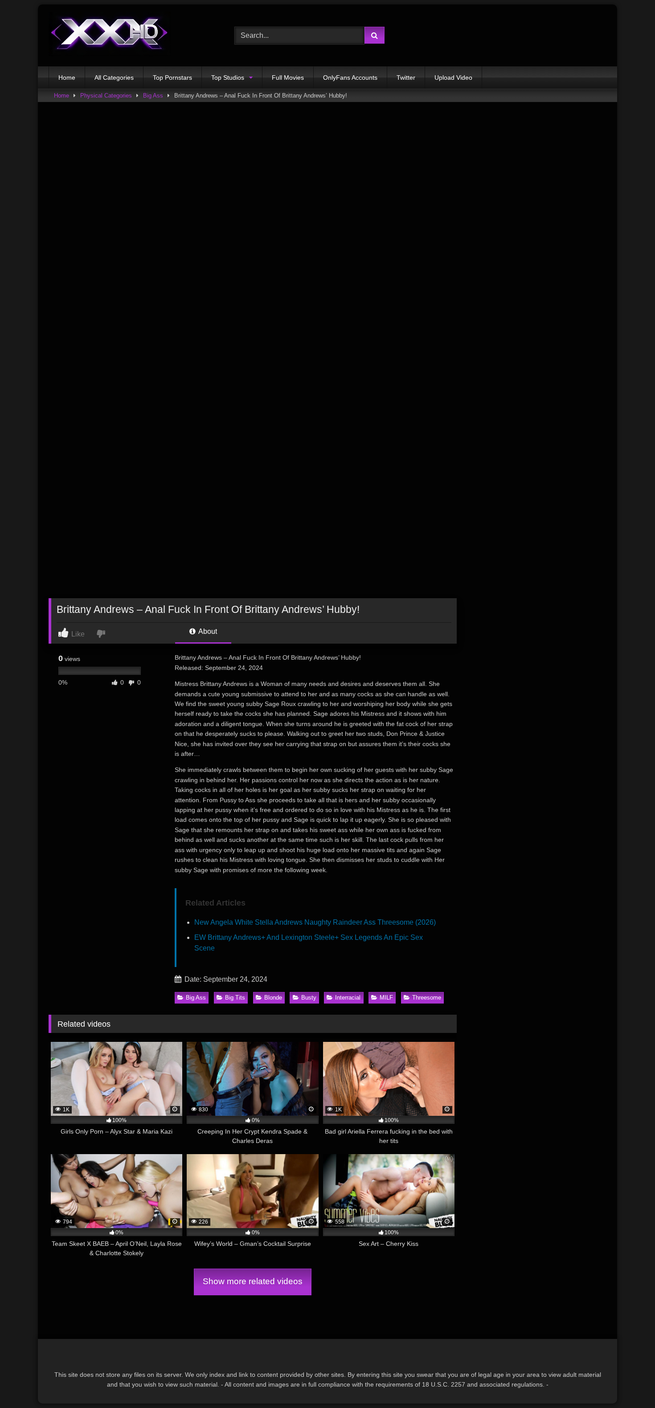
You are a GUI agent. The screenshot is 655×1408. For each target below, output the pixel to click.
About (207, 631)
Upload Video (453, 77)
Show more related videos (253, 1281)
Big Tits (235, 997)
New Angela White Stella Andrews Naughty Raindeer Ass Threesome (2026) (315, 922)
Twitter (406, 77)
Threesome (426, 997)
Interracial (347, 997)
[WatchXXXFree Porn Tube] (110, 35)
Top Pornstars (172, 77)
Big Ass (153, 95)
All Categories (114, 77)
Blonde (273, 997)
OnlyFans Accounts (350, 77)
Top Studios (227, 77)
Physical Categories (106, 95)
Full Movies (288, 77)
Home (66, 77)
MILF (386, 997)
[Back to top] (627, 1381)
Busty (308, 997)
